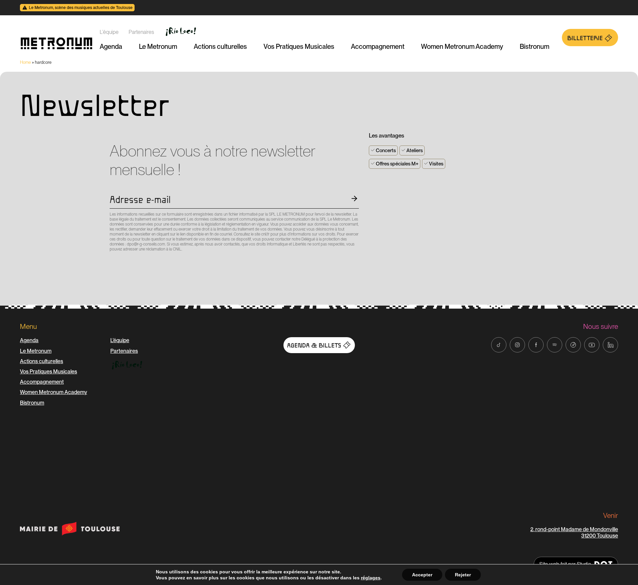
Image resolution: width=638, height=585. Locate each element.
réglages (370, 577)
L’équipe (109, 32)
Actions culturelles (220, 46)
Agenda (111, 46)
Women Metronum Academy (462, 46)
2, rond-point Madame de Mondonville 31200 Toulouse (574, 532)
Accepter (422, 574)
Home (25, 62)
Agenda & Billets (314, 345)
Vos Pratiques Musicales (299, 46)
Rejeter (463, 574)
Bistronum (534, 46)
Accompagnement (377, 46)
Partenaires (141, 32)
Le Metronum (158, 46)
